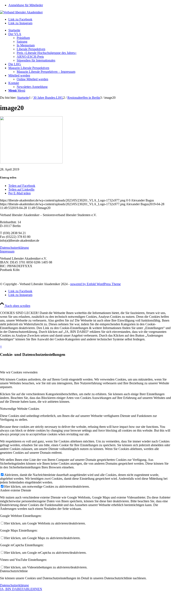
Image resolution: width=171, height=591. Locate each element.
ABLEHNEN (33, 589)
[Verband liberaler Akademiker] (21, 12)
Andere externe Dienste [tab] (15, 490)
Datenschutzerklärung (14, 247)
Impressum (7, 251)
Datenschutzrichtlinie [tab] (14, 571)
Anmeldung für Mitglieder (25, 5)
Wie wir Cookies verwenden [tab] (19, 372)
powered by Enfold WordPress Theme (95, 284)
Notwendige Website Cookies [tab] (19, 408)
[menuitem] (89, 5)
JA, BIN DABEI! (12, 589)
